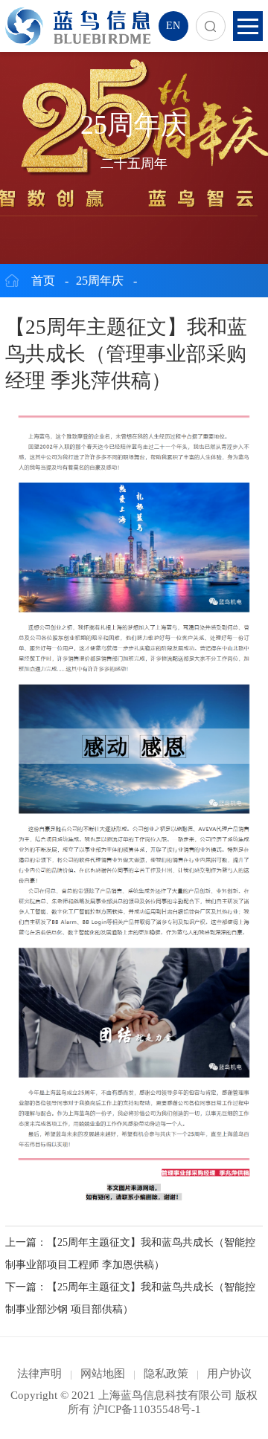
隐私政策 (166, 1374)
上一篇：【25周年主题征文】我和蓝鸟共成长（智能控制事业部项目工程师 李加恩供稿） (130, 1253)
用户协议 (229, 1374)
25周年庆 (100, 280)
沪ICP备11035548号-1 (147, 1409)
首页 (43, 280)
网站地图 (102, 1374)
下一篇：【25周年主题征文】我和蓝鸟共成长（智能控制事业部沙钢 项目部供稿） (130, 1298)
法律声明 (39, 1374)
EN (173, 25)
